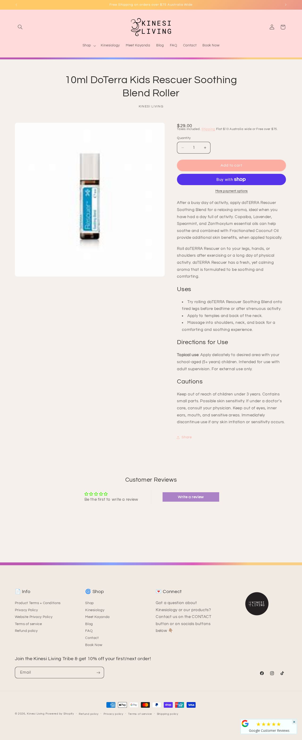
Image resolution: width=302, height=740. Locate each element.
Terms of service (28, 624)
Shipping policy (167, 714)
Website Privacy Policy (34, 617)
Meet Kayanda (97, 617)
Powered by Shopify (60, 713)
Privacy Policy (26, 610)
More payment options (231, 191)
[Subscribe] (98, 672)
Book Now (93, 645)
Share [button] (187, 437)
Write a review (191, 497)
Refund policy (26, 631)
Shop (89, 603)
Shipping (208, 129)
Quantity (184, 138)
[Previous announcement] (16, 4)
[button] (20, 27)
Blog (89, 624)
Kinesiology (94, 610)
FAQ (88, 631)
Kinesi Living (36, 713)
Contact (92, 638)
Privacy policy (113, 714)
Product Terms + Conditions (38, 603)
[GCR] (245, 723)
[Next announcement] (286, 4)
